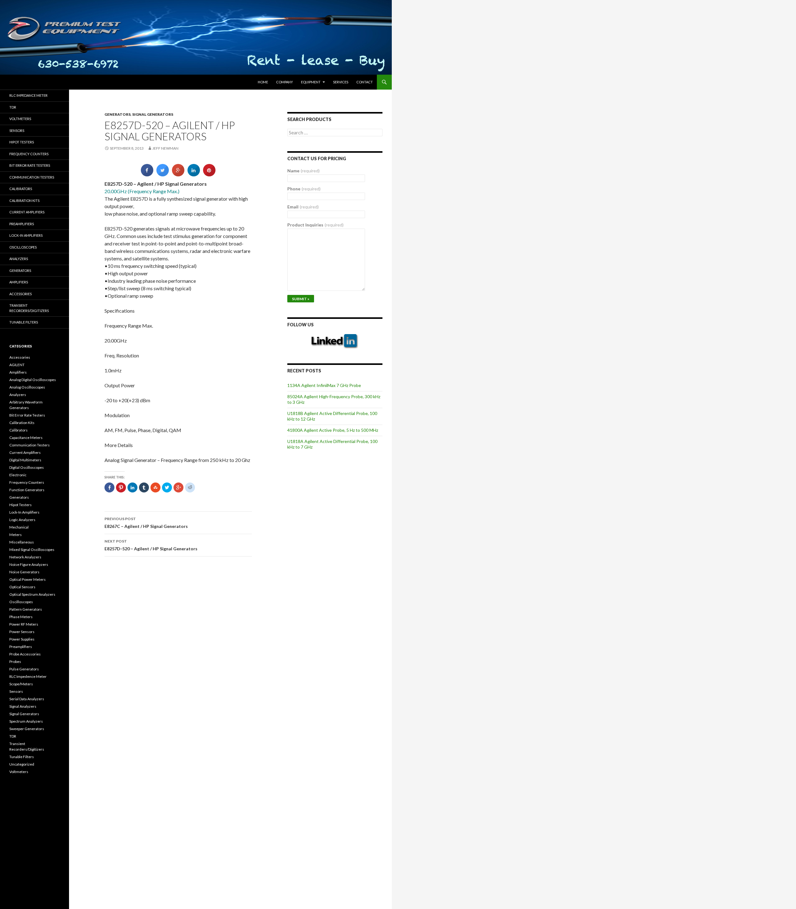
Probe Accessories (25, 654)
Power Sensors (22, 631)
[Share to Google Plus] (178, 174)
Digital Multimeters (25, 460)
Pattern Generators (25, 609)
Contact (364, 82)
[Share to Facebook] (147, 174)
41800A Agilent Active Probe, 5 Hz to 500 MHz (332, 430)
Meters (15, 534)
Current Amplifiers (26, 212)
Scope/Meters (21, 684)
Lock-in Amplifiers (26, 235)
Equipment (311, 82)
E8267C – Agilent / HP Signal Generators (146, 522)
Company (284, 82)
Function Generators (26, 489)
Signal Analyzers (22, 706)
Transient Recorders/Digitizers (29, 308)
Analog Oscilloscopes (27, 387)
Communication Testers (31, 177)
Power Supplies (22, 639)
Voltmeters (20, 119)
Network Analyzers (25, 557)
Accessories (20, 294)
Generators (117, 114)
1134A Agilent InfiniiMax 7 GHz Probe (324, 385)
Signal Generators (152, 114)
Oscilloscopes (23, 247)
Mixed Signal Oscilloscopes (31, 549)
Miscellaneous (21, 542)
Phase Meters (21, 616)
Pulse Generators (24, 669)
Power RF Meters (23, 624)
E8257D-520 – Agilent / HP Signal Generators (150, 545)
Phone (304, 188)
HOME (263, 82)
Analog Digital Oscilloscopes (32, 379)
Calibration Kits (24, 200)
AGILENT (17, 364)
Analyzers (18, 259)
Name (303, 170)
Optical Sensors (22, 587)
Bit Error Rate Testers (29, 165)
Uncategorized (21, 764)
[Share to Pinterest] (209, 174)
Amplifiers (18, 282)
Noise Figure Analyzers (28, 564)
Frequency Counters (29, 154)
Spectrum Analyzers (26, 721)
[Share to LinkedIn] (193, 174)
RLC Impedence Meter (28, 676)
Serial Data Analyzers (26, 699)
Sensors (16, 130)
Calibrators (20, 189)
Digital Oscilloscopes (26, 467)
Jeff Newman (165, 148)
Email (303, 206)
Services (340, 82)
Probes (15, 661)
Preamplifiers (21, 224)
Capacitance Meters (26, 437)
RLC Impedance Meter (28, 95)
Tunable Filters (23, 322)
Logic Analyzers (22, 519)
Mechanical (19, 527)
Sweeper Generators (26, 728)
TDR (12, 107)
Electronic (17, 475)
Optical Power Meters (27, 579)
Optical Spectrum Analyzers (32, 594)
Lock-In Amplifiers (24, 512)
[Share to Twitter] (162, 174)
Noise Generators (24, 572)
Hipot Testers (21, 142)
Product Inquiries (315, 224)
